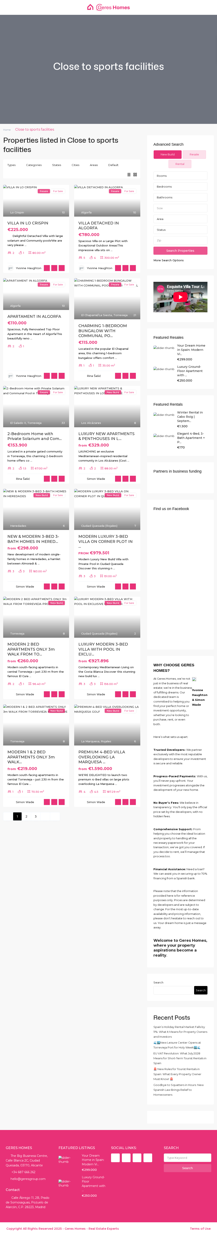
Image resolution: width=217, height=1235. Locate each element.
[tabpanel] (180, 217)
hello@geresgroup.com (28, 1179)
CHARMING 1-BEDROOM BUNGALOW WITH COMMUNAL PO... (102, 331)
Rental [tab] (179, 164)
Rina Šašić (94, 376)
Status (161, 229)
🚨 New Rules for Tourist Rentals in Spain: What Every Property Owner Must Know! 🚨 (177, 1073)
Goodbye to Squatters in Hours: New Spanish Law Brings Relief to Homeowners (178, 1089)
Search (158, 982)
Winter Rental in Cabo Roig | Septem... (190, 417)
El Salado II (18, 423)
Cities (75, 165)
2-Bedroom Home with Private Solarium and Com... (34, 436)
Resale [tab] (194, 154)
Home (7, 129)
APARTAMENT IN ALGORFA (34, 316)
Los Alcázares (91, 423)
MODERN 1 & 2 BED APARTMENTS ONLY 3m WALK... (31, 757)
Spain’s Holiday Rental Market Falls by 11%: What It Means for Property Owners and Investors (180, 1031)
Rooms (162, 175)
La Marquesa (90, 741)
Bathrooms (164, 197)
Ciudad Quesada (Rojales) (99, 525)
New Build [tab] (168, 154)
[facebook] (115, 1157)
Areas (94, 165)
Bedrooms (164, 186)
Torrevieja (120, 315)
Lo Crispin (17, 212)
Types (11, 165)
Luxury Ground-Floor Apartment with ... (190, 371)
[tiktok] (126, 1157)
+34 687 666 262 (23, 1172)
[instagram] (147, 1157)
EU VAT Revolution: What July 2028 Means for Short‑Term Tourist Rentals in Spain (179, 1058)
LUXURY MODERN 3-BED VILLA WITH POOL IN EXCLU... (103, 649)
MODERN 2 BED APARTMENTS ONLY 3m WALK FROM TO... (31, 649)
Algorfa (86, 212)
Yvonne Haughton (28, 268)
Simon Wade (96, 478)
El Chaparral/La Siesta (96, 315)
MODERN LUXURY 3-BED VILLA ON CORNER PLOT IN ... (105, 541)
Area (160, 219)
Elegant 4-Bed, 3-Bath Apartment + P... (191, 438)
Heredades (18, 525)
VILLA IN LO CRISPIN (27, 223)
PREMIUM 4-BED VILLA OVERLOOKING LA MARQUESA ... (101, 757)
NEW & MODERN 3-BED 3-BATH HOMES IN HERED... (33, 539)
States (56, 165)
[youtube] (137, 1157)
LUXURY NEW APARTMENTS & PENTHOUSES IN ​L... (106, 436)
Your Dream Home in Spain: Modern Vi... (191, 350)
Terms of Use (200, 1229)
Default (113, 165)
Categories (34, 165)
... (25, 245)
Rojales (106, 741)
